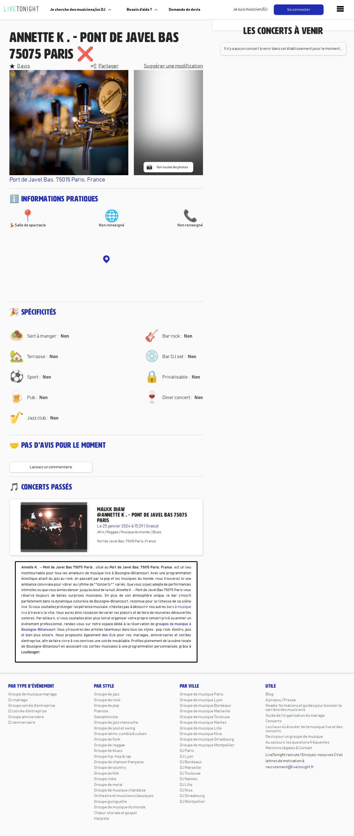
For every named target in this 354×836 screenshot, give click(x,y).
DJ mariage (18, 700)
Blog (270, 694)
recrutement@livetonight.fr (290, 767)
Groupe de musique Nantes (203, 722)
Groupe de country (110, 768)
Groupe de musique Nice (201, 734)
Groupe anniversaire (26, 717)
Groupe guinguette (110, 802)
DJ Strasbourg (192, 796)
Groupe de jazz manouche (116, 722)
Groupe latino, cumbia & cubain (120, 734)
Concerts (274, 721)
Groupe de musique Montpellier (207, 745)
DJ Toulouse (190, 773)
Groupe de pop (106, 706)
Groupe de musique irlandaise (120, 790)
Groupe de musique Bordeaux (205, 706)
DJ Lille (186, 785)
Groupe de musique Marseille (205, 711)
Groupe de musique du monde (119, 807)
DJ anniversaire (21, 722)
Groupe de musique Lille (201, 728)
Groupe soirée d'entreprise (31, 706)
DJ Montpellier (192, 802)
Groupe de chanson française (119, 762)
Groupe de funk (107, 739)
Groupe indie (105, 779)
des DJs (109, 635)
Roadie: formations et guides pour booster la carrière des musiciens (304, 708)
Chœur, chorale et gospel (115, 813)
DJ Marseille (190, 768)
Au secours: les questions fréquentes (297, 742)
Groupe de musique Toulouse (205, 717)
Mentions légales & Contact (289, 748)
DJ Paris (187, 751)
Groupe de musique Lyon (201, 700)
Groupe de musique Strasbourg (207, 739)
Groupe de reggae (109, 745)
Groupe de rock (107, 700)
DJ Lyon (186, 757)
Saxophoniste (106, 717)
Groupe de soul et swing (114, 728)
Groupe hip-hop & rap (112, 757)
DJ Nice (186, 790)
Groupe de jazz (106, 694)
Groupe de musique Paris (201, 694)
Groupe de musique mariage (32, 694)
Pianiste (101, 711)
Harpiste (101, 819)
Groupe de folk (106, 773)
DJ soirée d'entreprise (27, 711)
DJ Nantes (188, 779)
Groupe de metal (108, 785)
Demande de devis (184, 10)
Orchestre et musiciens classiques (123, 796)
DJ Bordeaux (191, 762)
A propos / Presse (281, 700)
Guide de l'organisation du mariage (295, 716)
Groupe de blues (108, 751)
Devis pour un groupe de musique (294, 737)
